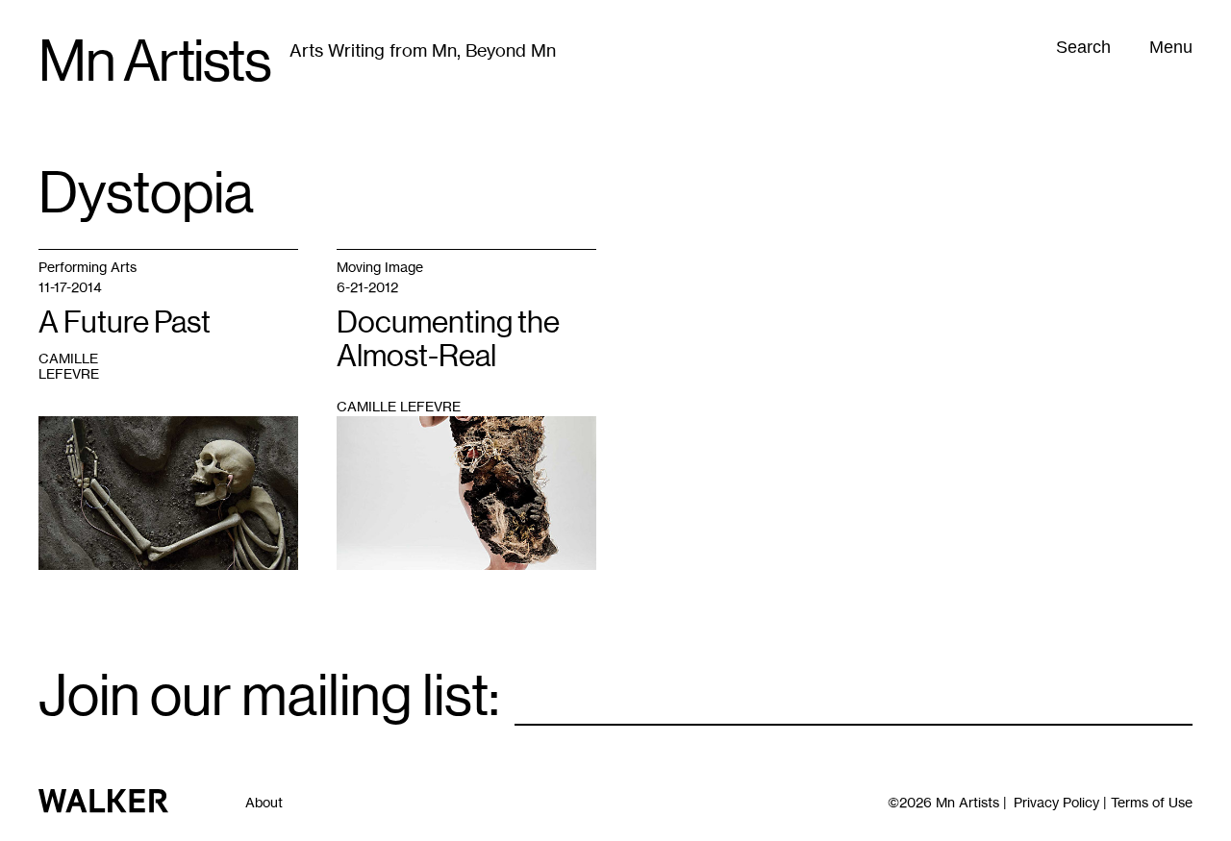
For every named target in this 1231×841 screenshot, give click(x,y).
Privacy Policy (1056, 802)
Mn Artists (154, 61)
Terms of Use (1152, 802)
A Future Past (124, 322)
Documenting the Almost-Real (448, 339)
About (264, 802)
